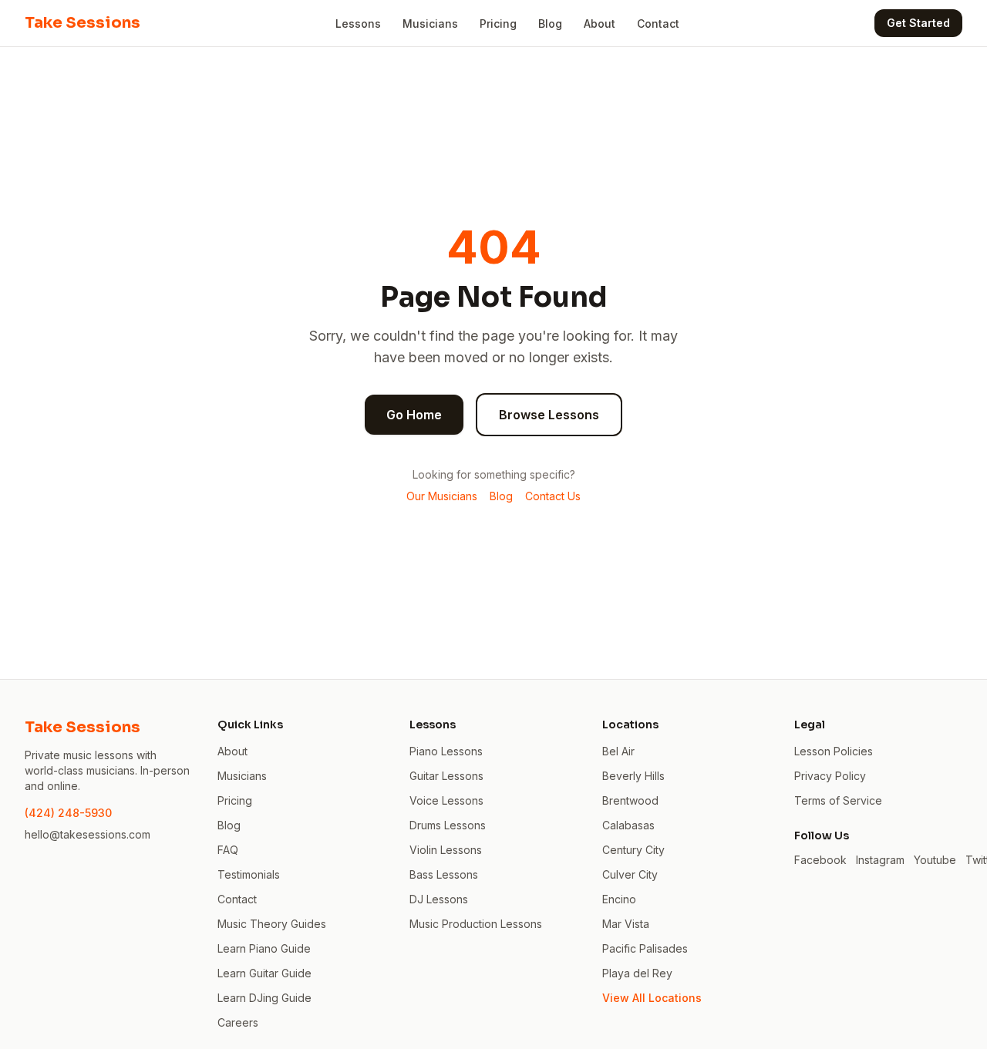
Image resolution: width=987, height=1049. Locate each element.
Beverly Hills (633, 775)
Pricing (498, 23)
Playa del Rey (637, 973)
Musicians (430, 23)
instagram (880, 859)
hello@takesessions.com (87, 834)
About (599, 23)
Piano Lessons (446, 751)
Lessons (358, 23)
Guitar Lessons (446, 775)
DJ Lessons (438, 899)
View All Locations (652, 997)
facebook (820, 859)
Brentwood (630, 800)
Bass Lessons (443, 874)
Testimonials (248, 874)
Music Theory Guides (271, 923)
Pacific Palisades (645, 948)
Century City (633, 849)
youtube (935, 859)
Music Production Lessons (475, 923)
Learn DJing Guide (264, 997)
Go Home (414, 414)
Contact (658, 23)
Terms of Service (838, 800)
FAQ (227, 849)
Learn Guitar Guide (264, 973)
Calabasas (628, 825)
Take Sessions (82, 22)
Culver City (630, 874)
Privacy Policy (830, 775)
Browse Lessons (549, 414)
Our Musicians (441, 496)
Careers (237, 1022)
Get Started (918, 22)
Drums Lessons (447, 825)
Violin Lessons (445, 849)
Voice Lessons (446, 800)
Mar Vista (625, 923)
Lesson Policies (833, 751)
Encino (619, 899)
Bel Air (618, 751)
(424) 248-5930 (68, 812)
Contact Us (553, 496)
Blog (550, 23)
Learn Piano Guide (264, 948)
